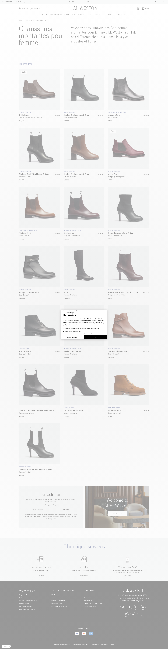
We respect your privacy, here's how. (72, 331)
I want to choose (72, 337)
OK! (95, 337)
